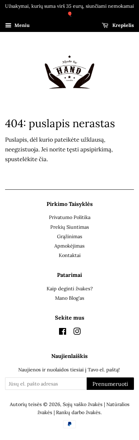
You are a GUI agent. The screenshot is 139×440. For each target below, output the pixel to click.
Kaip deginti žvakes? (70, 288)
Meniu (21, 25)
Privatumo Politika (69, 217)
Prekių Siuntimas (69, 227)
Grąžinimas (69, 236)
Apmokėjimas (69, 246)
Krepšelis (122, 25)
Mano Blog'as (69, 298)
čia (43, 159)
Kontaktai (70, 255)
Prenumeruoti (110, 383)
